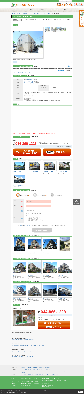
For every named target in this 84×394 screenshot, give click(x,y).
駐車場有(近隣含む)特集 (26, 383)
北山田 (32, 82)
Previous (14, 42)
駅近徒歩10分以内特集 (26, 378)
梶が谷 (36, 374)
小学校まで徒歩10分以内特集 (27, 381)
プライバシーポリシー (28, 225)
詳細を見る (61, 70)
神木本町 (48, 369)
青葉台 (34, 369)
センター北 (16, 351)
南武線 (28, 371)
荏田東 (16, 345)
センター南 (21, 351)
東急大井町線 (33, 371)
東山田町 (28, 345)
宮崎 (37, 369)
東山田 (32, 81)
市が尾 (57, 374)
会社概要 (13, 379)
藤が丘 (53, 374)
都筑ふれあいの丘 (33, 351)
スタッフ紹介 (37, 379)
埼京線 (61, 371)
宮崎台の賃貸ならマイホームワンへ (50, 378)
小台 (44, 369)
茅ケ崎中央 (20, 345)
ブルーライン (39, 371)
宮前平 (29, 374)
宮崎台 (33, 374)
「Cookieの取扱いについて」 (13, 392)
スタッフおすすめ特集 (26, 385)
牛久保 (32, 345)
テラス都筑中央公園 (31, 275)
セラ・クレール (60, 275)
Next (42, 42)
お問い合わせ (37, 378)
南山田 (43, 345)
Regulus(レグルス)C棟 (16, 298)
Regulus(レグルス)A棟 (61, 298)
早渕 (33, 79)
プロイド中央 (15, 275)
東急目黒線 (57, 371)
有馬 (26, 369)
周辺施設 (37, 381)
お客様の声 (37, 383)
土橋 (28, 369)
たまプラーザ (48, 374)
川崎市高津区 (26, 339)
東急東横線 (52, 371)
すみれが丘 (36, 345)
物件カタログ (14, 387)
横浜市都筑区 (29, 79)
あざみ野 (22, 369)
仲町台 (40, 345)
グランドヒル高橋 (46, 275)
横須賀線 (65, 371)
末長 (31, 369)
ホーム (12, 378)
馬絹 (39, 369)
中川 (13, 351)
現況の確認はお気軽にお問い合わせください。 (23, 72)
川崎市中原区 (20, 339)
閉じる (80, 391)
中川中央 (25, 345)
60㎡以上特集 (24, 379)
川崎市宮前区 (31, 339)
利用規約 (20, 225)
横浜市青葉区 (14, 339)
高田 (31, 83)
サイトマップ (14, 385)
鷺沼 (42, 369)
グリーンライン (27, 81)
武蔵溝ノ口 (25, 374)
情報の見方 (69, 78)
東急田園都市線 (24, 371)
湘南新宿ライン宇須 (24, 372)
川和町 (28, 351)
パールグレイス (45, 298)
